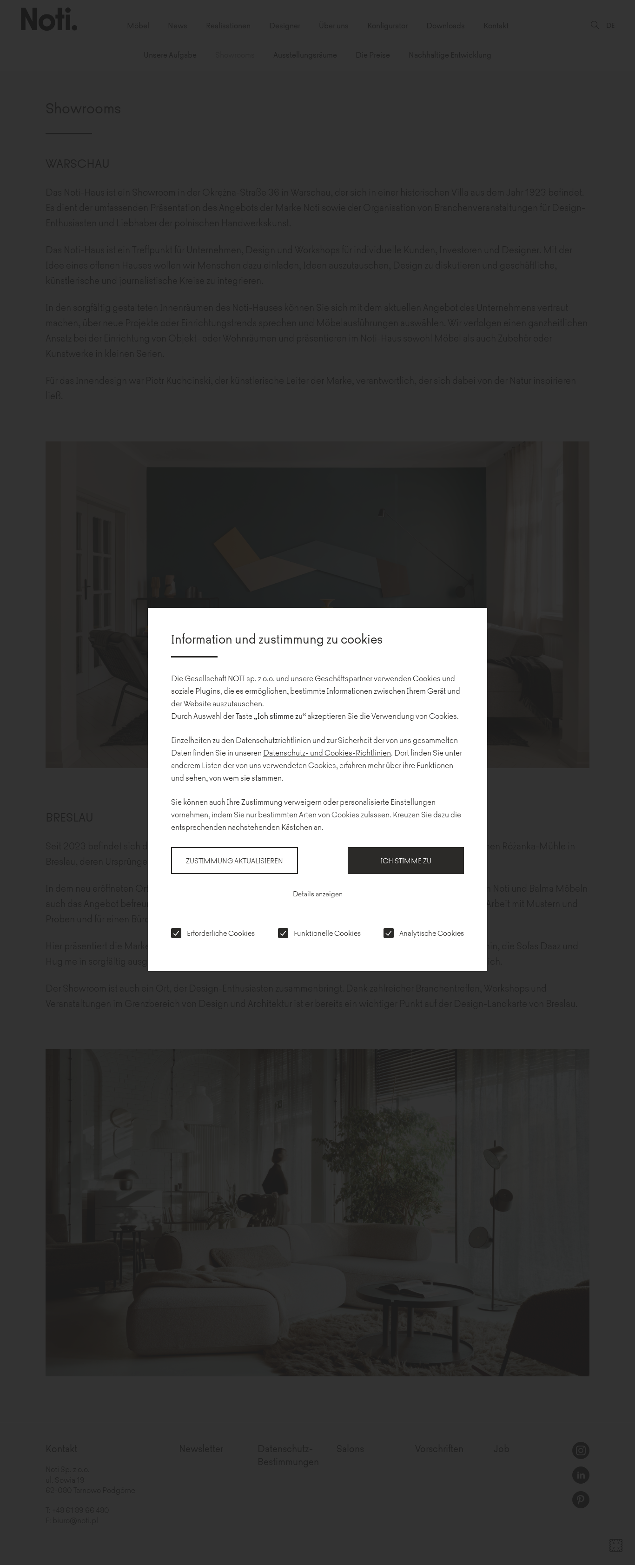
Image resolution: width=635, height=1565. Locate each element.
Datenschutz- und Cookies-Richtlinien (327, 752)
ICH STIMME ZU (406, 860)
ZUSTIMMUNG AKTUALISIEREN (234, 860)
